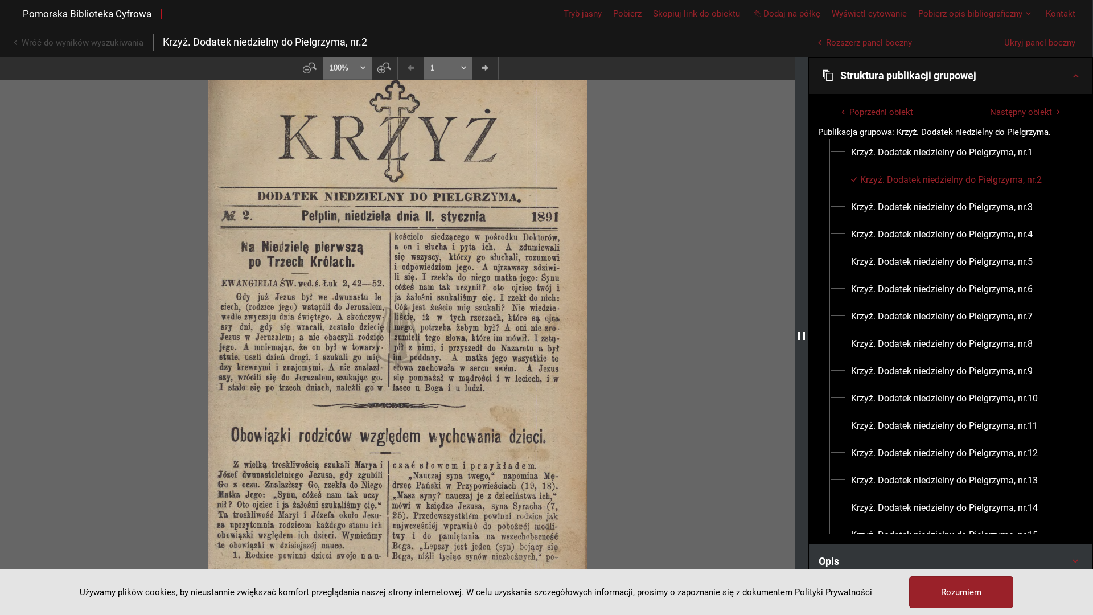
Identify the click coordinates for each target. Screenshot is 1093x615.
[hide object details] (801, 336)
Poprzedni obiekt (881, 112)
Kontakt (1060, 14)
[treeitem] (950, 152)
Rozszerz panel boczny (869, 43)
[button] (950, 76)
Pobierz (627, 14)
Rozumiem (961, 592)
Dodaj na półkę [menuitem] (791, 14)
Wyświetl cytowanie (869, 14)
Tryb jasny (583, 14)
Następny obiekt (1021, 112)
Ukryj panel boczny (1039, 43)
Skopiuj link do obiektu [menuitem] (696, 14)
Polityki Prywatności (833, 592)
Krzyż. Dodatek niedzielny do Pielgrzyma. (974, 132)
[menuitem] (942, 152)
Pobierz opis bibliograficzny (970, 14)
